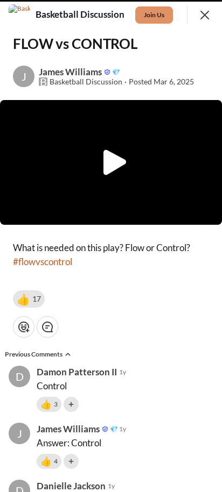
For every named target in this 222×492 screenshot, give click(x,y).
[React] (23, 327)
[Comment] (47, 327)
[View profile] (19, 15)
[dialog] (111, 246)
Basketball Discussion (86, 81)
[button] (29, 299)
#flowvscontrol (42, 261)
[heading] (81, 14)
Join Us (154, 15)
